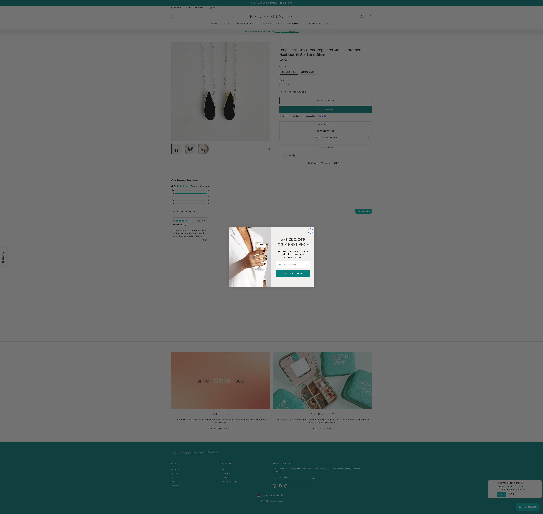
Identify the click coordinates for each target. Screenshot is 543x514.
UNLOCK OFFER (293, 273)
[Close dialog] (310, 231)
